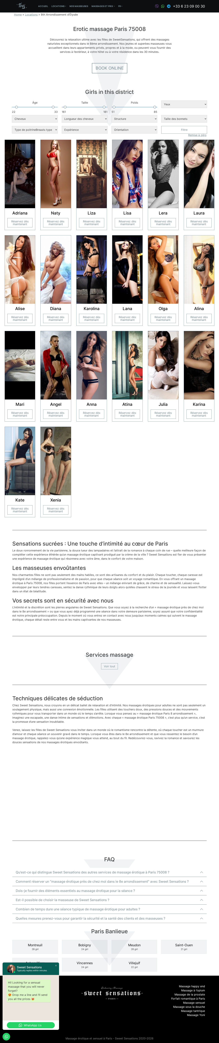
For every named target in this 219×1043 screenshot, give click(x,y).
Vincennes (85, 965)
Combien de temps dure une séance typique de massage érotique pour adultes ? (78, 909)
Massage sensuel (194, 1002)
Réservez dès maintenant (20, 223)
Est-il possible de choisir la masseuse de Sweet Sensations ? (62, 900)
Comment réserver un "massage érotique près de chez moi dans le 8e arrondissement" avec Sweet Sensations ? (102, 881)
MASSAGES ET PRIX (102, 6)
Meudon (134, 947)
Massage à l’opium (193, 990)
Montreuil (35, 947)
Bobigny (84, 947)
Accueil (43, 6)
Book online (110, 68)
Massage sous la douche (189, 1006)
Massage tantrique (193, 1011)
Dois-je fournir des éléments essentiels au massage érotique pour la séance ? (75, 891)
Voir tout (109, 666)
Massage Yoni (196, 1015)
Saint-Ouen (184, 947)
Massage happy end (192, 986)
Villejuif (134, 965)
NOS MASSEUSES (78, 6)
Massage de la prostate (190, 994)
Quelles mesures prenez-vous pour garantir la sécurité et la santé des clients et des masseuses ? (90, 918)
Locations (58, 6)
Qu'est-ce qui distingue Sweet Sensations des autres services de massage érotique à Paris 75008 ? (92, 872)
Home (18, 14)
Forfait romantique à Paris (188, 998)
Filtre (184, 129)
